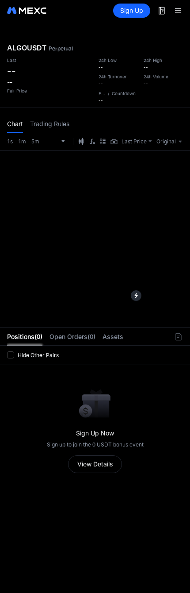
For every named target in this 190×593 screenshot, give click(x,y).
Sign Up (131, 10)
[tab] (24, 337)
